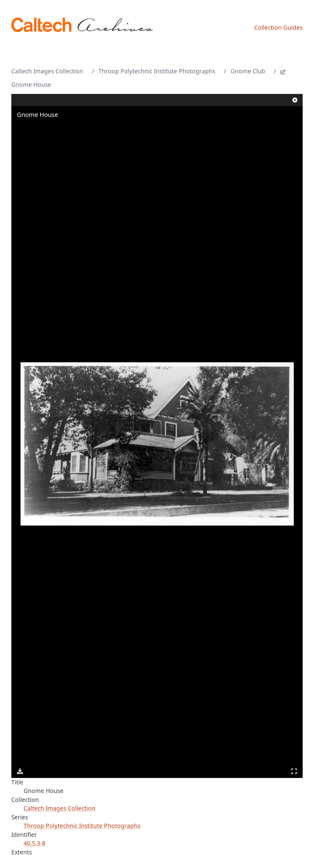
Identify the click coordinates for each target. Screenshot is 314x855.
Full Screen (294, 771)
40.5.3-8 (34, 843)
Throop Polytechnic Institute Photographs (156, 71)
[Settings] (295, 100)
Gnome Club (248, 71)
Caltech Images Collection (47, 71)
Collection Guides (278, 28)
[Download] (20, 771)
